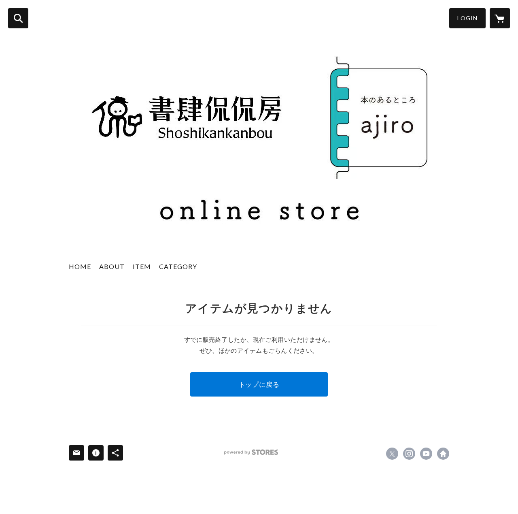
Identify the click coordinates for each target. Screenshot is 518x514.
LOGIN (467, 18)
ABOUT (112, 266)
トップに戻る (259, 384)
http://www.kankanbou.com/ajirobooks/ (443, 454)
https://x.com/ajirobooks (392, 454)
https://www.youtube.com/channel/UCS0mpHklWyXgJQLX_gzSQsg (426, 454)
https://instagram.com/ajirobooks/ (409, 454)
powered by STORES (251, 452)
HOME (80, 266)
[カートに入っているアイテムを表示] (500, 18)
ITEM (142, 266)
